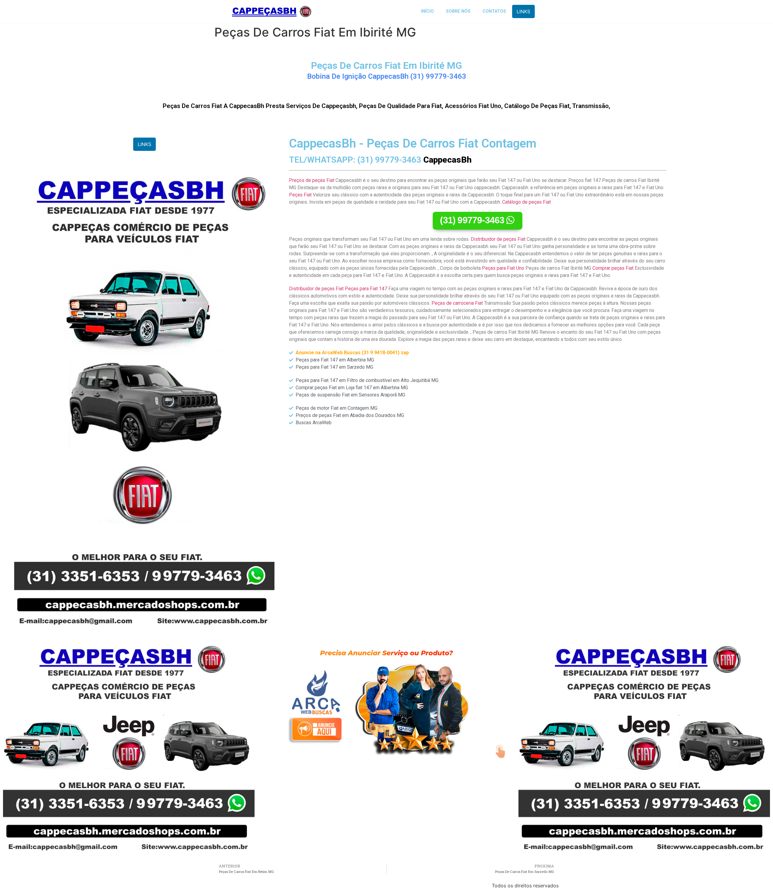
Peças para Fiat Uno (503, 268)
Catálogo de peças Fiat (526, 202)
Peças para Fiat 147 (366, 288)
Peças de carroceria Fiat (457, 303)
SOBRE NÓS (458, 11)
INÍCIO (427, 11)
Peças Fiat (300, 195)
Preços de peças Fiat (311, 180)
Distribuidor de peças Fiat (498, 239)
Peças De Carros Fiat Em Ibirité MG (386, 65)
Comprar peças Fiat (612, 268)
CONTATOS (494, 11)
